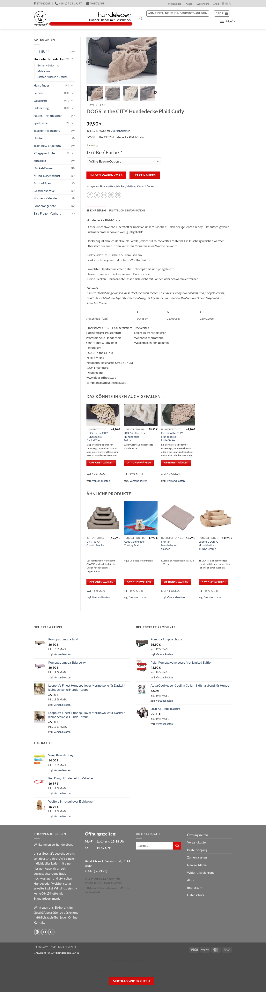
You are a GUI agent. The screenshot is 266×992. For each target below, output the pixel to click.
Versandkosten (121, 130)
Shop (216, 3)
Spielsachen (41, 123)
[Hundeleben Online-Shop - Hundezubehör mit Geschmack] (83, 18)
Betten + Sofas (46, 65)
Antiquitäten (42, 183)
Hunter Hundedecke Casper (168, 545)
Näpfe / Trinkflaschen (48, 115)
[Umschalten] (72, 59)
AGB (190, 880)
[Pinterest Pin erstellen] (111, 195)
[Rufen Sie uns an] (230, 3)
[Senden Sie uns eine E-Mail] (226, 3)
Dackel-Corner (44, 168)
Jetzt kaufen (144, 175)
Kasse (189, 3)
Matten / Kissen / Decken (52, 76)
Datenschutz (195, 895)
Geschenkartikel (44, 191)
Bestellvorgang (197, 850)
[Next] (232, 552)
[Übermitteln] (177, 846)
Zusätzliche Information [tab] (127, 210)
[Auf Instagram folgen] (223, 3)
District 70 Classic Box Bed (96, 543)
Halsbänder (41, 85)
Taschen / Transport (47, 130)
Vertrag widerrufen (131, 981)
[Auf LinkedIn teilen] (118, 195)
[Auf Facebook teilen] (90, 195)
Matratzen (43, 71)
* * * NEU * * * (42, 51)
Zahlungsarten (197, 857)
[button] (140, 18)
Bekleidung (41, 108)
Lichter (38, 138)
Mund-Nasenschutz (47, 176)
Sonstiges (40, 160)
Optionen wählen (101, 462)
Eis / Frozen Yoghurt (47, 213)
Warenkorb (203, 3)
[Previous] (87, 552)
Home (90, 104)
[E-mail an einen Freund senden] (104, 195)
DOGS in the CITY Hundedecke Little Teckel (172, 436)
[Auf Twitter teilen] (97, 195)
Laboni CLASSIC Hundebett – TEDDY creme (208, 545)
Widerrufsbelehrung (200, 872)
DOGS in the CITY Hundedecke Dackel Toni (97, 436)
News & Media (197, 865)
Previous (87, 93)
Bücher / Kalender (46, 198)
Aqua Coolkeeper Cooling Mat (134, 543)
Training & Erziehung (47, 145)
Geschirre (40, 100)
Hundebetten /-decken (49, 59)
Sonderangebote (45, 206)
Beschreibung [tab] (96, 210)
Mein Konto (174, 3)
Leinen (38, 93)
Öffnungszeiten (197, 835)
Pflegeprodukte (44, 153)
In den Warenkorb (106, 175)
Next (155, 93)
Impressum (194, 887)
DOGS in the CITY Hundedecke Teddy (134, 436)
